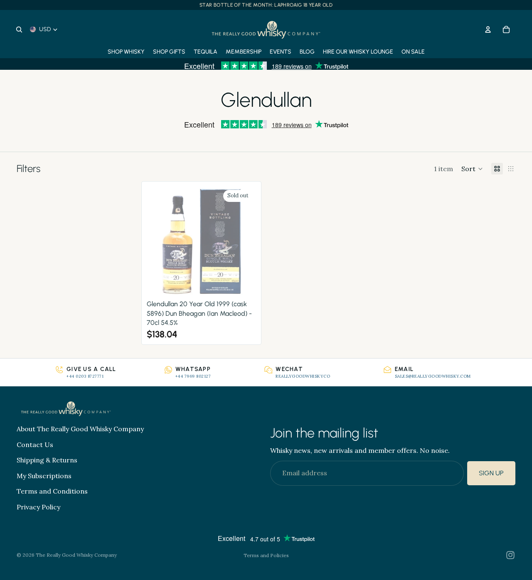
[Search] (19, 29)
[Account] (488, 29)
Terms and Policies (266, 555)
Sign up (491, 473)
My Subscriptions (44, 476)
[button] (472, 169)
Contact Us (35, 444)
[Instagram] (510, 555)
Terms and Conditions (52, 491)
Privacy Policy (38, 507)
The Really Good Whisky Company (76, 555)
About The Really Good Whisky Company (80, 429)
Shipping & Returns (47, 460)
